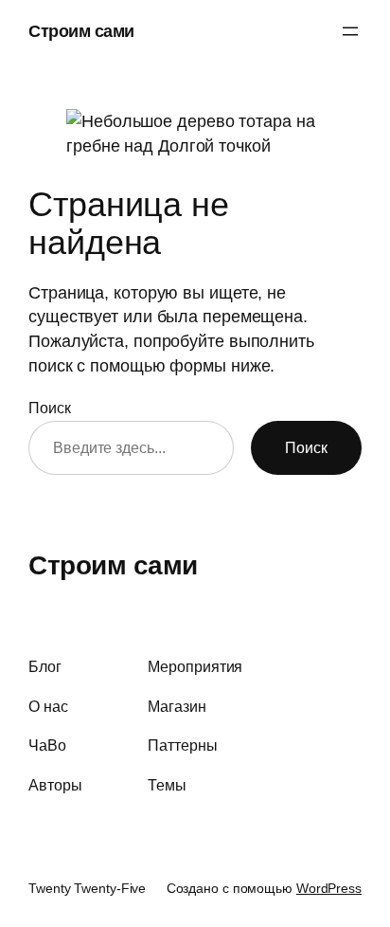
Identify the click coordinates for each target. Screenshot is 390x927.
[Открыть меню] (350, 31)
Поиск (49, 407)
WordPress (329, 888)
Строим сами (81, 31)
